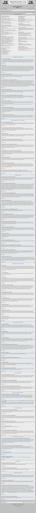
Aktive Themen (8, 11)
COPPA (11, 81)
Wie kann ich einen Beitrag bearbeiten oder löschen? (7, 37)
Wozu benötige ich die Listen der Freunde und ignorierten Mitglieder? (26, 28)
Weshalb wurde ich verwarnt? (4, 42)
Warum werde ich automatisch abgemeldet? (6, 22)
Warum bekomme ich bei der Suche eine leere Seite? (24, 34)
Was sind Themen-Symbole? (4, 54)
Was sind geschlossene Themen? (5, 53)
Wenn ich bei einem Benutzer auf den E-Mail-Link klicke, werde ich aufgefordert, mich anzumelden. (8, 34)
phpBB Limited (3, 147)
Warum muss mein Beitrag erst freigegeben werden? (7, 45)
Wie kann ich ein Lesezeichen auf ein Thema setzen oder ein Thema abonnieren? (26, 40)
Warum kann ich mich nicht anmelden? (5, 19)
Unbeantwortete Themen (4, 11)
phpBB (15, 504)
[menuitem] (6, 9)
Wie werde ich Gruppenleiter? (21, 19)
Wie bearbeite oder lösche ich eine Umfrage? (6, 40)
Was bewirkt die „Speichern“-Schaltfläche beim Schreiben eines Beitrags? (8, 44)
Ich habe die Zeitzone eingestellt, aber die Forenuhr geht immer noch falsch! (9, 29)
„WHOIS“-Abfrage (26, 486)
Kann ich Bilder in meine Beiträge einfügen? (6, 50)
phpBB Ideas (5, 481)
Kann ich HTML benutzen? (4, 49)
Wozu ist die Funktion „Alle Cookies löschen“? (6, 23)
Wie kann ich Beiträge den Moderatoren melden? (6, 43)
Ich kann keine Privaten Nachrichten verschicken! (24, 24)
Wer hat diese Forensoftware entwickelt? (23, 47)
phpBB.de (9, 147)
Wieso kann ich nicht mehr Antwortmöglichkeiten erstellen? (8, 39)
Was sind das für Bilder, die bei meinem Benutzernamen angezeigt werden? (8, 31)
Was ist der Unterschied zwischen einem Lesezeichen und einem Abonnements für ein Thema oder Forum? (25, 38)
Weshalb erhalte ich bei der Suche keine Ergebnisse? (24, 33)
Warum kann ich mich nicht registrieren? (6, 18)
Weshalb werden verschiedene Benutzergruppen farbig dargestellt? (26, 20)
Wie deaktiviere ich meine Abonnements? (23, 41)
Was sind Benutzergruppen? (21, 18)
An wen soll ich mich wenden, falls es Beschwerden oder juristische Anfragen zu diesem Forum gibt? (26, 49)
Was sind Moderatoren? (21, 17)
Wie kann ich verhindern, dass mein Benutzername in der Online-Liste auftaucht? (9, 26)
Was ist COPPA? (3, 17)
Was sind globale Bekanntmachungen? (5, 51)
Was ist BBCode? (3, 48)
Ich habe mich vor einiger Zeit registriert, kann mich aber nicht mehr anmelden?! (9, 20)
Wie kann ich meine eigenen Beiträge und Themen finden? (24, 35)
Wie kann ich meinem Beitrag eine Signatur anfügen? (7, 38)
